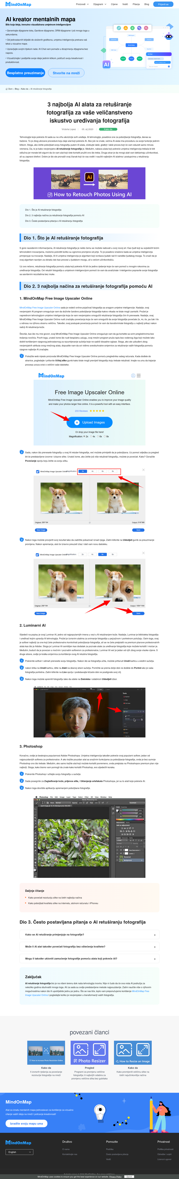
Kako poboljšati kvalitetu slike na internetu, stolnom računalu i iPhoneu (63, 903)
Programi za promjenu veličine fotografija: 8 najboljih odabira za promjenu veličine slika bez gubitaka (89, 1075)
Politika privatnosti (165, 1149)
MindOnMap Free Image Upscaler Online (40, 307)
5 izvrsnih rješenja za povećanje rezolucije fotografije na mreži (46, 1073)
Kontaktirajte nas (69, 1154)
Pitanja (136, 4)
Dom (10, 88)
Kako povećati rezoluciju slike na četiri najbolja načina (55, 897)
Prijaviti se (163, 4)
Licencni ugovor (164, 1159)
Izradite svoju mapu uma (26, 1123)
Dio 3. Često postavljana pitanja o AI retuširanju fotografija (54, 220)
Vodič (125, 4)
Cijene (114, 4)
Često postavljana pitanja (117, 1154)
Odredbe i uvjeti (164, 1154)
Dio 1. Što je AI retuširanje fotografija (43, 209)
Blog (146, 4)
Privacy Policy (115, 1176)
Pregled (89, 1067)
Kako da (24, 88)
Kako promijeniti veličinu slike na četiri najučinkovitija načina (133, 1073)
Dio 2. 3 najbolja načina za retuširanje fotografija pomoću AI (54, 215)
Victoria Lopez (69, 129)
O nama (66, 1149)
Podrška (109, 1149)
